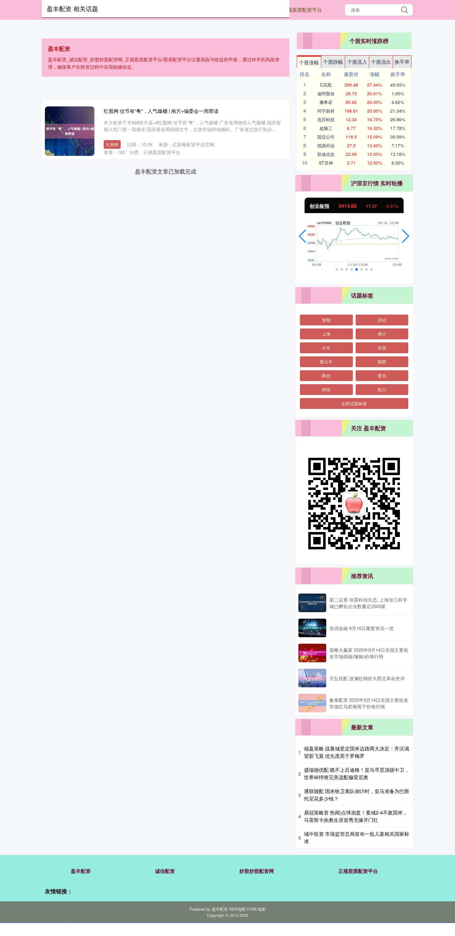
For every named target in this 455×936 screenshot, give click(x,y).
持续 (326, 389)
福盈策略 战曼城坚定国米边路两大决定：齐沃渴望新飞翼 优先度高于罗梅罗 (356, 752)
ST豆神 (326, 163)
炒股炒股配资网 (256, 870)
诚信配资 (165, 870)
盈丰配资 (81, 870)
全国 (382, 348)
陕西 (382, 362)
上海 (326, 334)
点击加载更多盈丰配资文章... (166, 171)
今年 (326, 348)
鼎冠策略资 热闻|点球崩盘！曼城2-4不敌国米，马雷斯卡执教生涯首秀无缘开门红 (356, 816)
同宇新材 (326, 111)
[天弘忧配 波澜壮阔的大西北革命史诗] (312, 678)
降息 (326, 375)
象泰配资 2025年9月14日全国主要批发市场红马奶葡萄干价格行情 (368, 703)
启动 (382, 320)
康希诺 (325, 102)
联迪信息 (326, 154)
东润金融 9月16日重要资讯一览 (361, 628)
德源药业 (326, 145)
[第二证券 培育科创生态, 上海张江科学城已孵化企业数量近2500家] (312, 603)
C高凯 (326, 85)
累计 (382, 334)
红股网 (112, 144)
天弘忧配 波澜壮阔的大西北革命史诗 (367, 678)
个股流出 (381, 61)
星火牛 (326, 362)
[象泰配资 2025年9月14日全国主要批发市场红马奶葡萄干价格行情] (312, 703)
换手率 (402, 61)
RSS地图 (237, 909)
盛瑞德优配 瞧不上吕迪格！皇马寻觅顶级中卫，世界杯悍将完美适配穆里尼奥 (356, 773)
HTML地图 (256, 909)
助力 (382, 389)
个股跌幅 (333, 61)
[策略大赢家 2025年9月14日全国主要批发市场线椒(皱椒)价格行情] (312, 653)
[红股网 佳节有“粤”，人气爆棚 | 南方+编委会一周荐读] (69, 131)
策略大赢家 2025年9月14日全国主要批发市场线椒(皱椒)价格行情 (368, 652)
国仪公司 (326, 137)
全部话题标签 (354, 403)
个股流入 (357, 61)
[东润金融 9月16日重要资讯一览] (312, 628)
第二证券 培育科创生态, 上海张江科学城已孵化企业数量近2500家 (368, 602)
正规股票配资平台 (302, 9)
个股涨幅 (309, 62)
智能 (326, 320)
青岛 (382, 375)
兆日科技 (326, 119)
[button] (302, 236)
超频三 (325, 128)
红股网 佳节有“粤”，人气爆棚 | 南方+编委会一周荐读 (161, 110)
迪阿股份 (326, 93)
